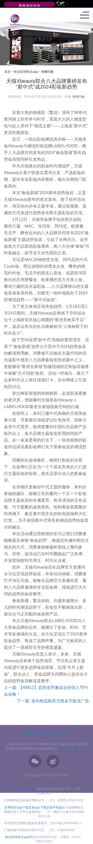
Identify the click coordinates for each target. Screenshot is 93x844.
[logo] (13, 19)
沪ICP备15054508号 (72, 748)
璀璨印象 (47, 72)
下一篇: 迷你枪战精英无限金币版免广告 (53, 701)
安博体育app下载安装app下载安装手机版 (33, 807)
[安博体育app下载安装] (29, 6)
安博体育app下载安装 (47, 734)
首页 (7, 72)
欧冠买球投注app (26, 72)
